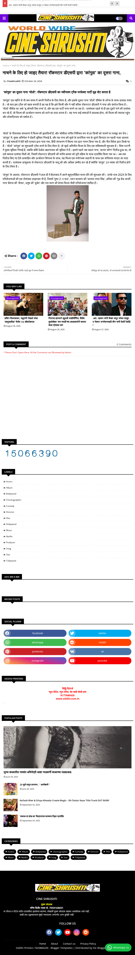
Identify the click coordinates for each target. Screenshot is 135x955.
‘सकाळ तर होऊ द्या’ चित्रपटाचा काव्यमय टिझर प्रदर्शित (42, 816)
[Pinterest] (46, 256)
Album (9, 487)
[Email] (54, 256)
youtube (102, 660)
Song (8, 548)
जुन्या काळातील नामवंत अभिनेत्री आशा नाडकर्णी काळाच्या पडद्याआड (37, 772)
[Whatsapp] (39, 256)
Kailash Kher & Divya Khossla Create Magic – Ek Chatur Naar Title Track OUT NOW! (64, 800)
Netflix (9, 536)
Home (6, 65)
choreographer (13, 499)
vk (102, 651)
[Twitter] (31, 256)
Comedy (10, 506)
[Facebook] (23, 256)
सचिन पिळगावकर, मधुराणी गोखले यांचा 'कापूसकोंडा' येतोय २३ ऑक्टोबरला (21, 319)
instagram (38, 660)
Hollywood (11, 524)
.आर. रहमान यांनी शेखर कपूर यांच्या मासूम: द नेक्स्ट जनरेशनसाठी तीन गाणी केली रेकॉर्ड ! (43, 3)
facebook (37, 633)
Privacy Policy (88, 943)
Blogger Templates (62, 948)
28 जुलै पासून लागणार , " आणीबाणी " (35, 784)
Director (10, 511)
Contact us (69, 943)
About (54, 943)
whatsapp (37, 642)
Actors (9, 481)
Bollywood (11, 493)
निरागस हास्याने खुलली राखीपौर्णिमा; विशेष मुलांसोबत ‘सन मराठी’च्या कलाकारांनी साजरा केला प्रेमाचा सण (67, 321)
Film (8, 518)
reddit (102, 642)
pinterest (37, 651)
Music (9, 530)
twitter (102, 633)
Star (8, 554)
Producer (10, 542)
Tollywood (11, 560)
